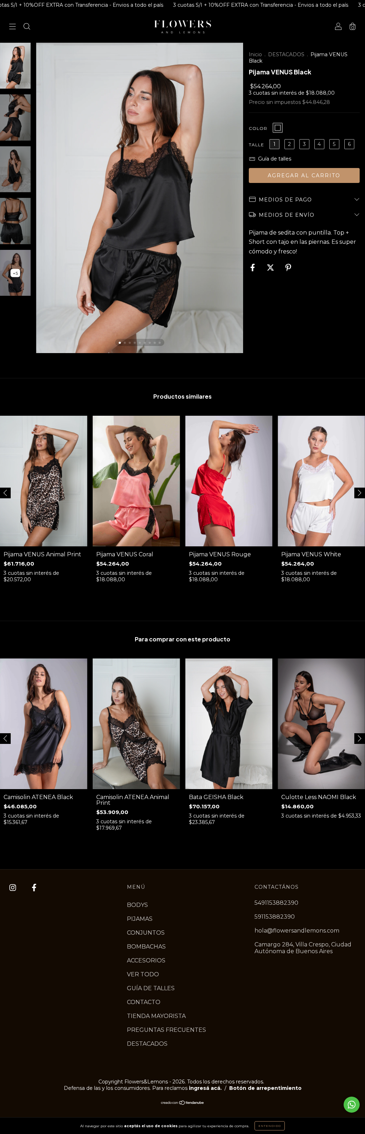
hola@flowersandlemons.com (297, 930)
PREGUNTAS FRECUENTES (166, 1030)
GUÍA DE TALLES (151, 988)
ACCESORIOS (146, 960)
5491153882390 (276, 902)
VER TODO (143, 974)
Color (258, 128)
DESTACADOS (286, 54)
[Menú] (12, 27)
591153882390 (275, 916)
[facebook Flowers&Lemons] (34, 887)
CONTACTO (143, 1002)
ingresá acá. (205, 1088)
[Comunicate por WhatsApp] (352, 1105)
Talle (256, 144)
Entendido (269, 1126)
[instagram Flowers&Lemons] (13, 887)
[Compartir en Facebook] (253, 267)
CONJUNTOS (146, 932)
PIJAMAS (140, 918)
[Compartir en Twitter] (271, 267)
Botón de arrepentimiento (265, 1088)
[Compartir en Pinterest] (288, 267)
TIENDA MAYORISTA (156, 1016)
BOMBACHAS (146, 946)
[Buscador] (26, 27)
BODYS (137, 905)
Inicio (255, 54)
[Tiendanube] (182, 1103)
